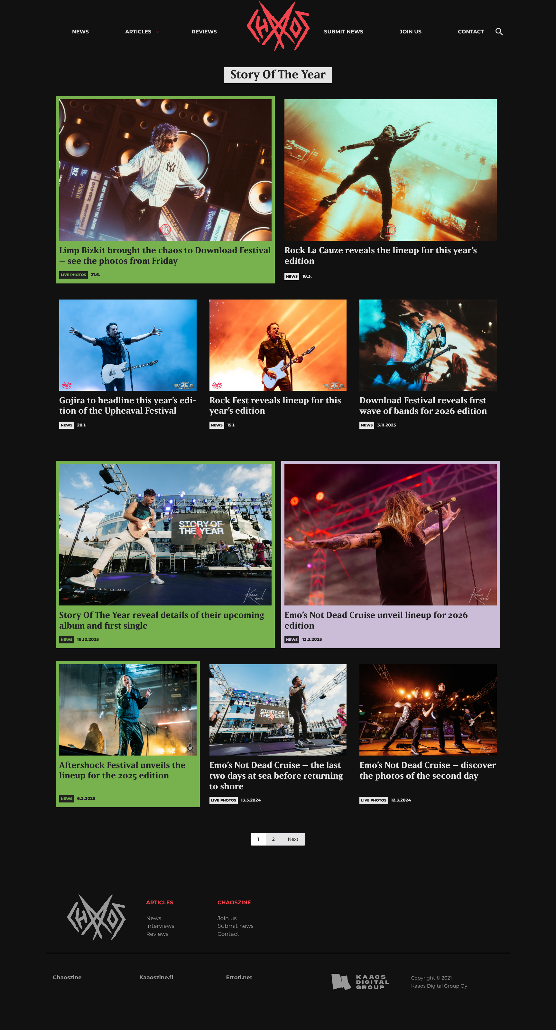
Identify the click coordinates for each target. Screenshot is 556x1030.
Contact (228, 934)
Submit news (236, 926)
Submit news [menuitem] (343, 32)
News (153, 919)
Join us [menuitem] (411, 32)
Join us (227, 919)
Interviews (160, 926)
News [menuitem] (80, 32)
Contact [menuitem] (471, 32)
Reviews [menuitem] (204, 32)
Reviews (157, 934)
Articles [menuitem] (138, 32)
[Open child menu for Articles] (157, 32)
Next (293, 839)
